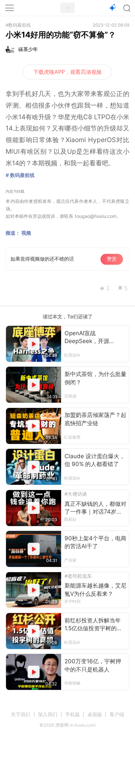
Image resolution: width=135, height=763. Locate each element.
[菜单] (10, 8)
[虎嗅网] (67, 8)
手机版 (72, 714)
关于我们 (20, 714)
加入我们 (47, 714)
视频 (26, 233)
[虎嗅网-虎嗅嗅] (112, 8)
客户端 (117, 714)
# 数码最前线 (20, 175)
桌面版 (94, 714)
